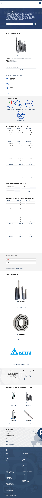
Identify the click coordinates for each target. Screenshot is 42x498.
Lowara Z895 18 (9, 128)
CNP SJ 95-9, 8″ (19, 200)
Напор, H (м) (23, 186)
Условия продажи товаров (25, 480)
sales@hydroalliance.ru (10, 444)
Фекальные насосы (8, 477)
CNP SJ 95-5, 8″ (9, 238)
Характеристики (8, 75)
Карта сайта (15, 495)
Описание (14, 75)
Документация (19, 75)
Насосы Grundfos (24, 461)
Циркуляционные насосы (9, 473)
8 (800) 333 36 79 (28, 376)
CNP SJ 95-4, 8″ (28, 238)
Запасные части (8, 488)
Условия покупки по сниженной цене (27, 482)
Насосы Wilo (23, 465)
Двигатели (7, 489)
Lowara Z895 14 (19, 141)
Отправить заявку (28, 378)
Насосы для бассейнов (9, 479)
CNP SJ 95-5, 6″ (19, 238)
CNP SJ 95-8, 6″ (19, 213)
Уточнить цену (11, 151)
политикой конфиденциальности (19, 268)
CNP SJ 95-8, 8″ (9, 213)
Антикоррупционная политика (26, 481)
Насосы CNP (23, 459)
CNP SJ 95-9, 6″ (28, 200)
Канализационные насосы (9, 490)
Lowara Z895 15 (9, 141)
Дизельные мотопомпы (9, 485)
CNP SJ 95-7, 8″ (28, 213)
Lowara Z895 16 (28, 128)
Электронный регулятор (9, 483)
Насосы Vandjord (24, 464)
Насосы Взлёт (23, 466)
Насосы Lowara (24, 455)
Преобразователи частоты (10, 484)
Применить (28, 191)
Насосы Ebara (23, 458)
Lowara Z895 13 (28, 141)
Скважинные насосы (9, 478)
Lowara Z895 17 (19, 128)
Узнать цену (21, 69)
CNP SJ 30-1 (8, 200)
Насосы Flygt (23, 460)
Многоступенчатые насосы (10, 472)
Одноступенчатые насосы (9, 471)
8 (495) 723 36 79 (28, 375)
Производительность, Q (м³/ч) (10, 186)
